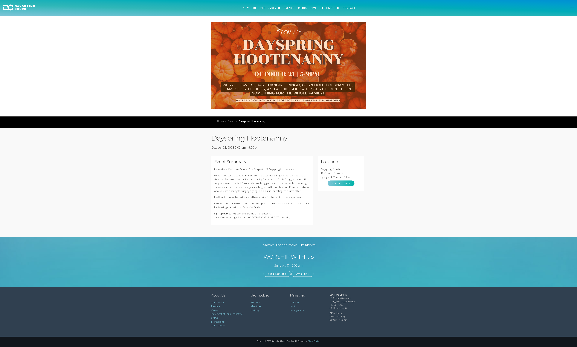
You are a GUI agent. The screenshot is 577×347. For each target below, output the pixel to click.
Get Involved (270, 8)
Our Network (218, 325)
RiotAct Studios (314, 341)
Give (313, 8)
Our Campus (217, 302)
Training (255, 310)
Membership (218, 321)
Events (289, 8)
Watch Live (302, 274)
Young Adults (297, 310)
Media (302, 8)
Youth (293, 306)
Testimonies (329, 8)
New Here (250, 8)
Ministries (256, 306)
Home (220, 121)
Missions (255, 302)
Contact (349, 8)
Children (294, 302)
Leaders (215, 306)
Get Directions (341, 183)
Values (214, 310)
